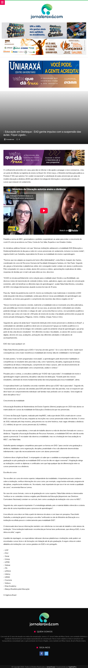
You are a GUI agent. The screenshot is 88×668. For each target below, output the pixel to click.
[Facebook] (42, 654)
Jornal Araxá (51, 667)
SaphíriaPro (72, 667)
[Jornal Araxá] (47, 2)
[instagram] (46, 654)
